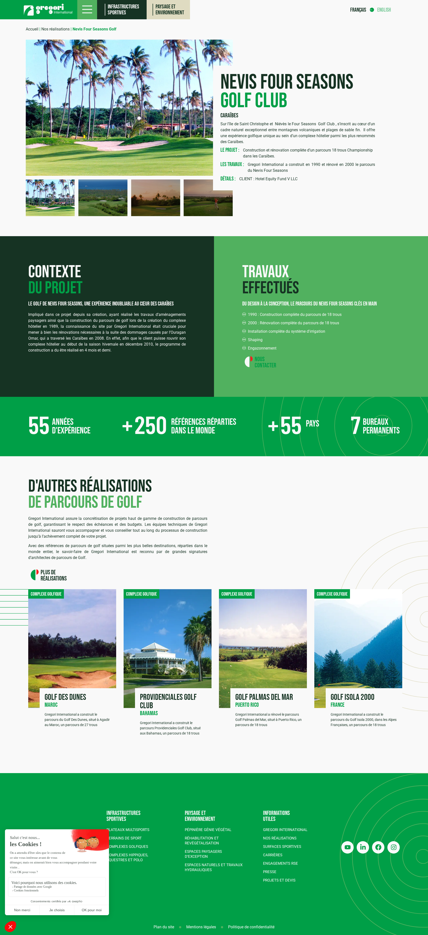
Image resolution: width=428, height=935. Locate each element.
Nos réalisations (55, 29)
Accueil (32, 29)
